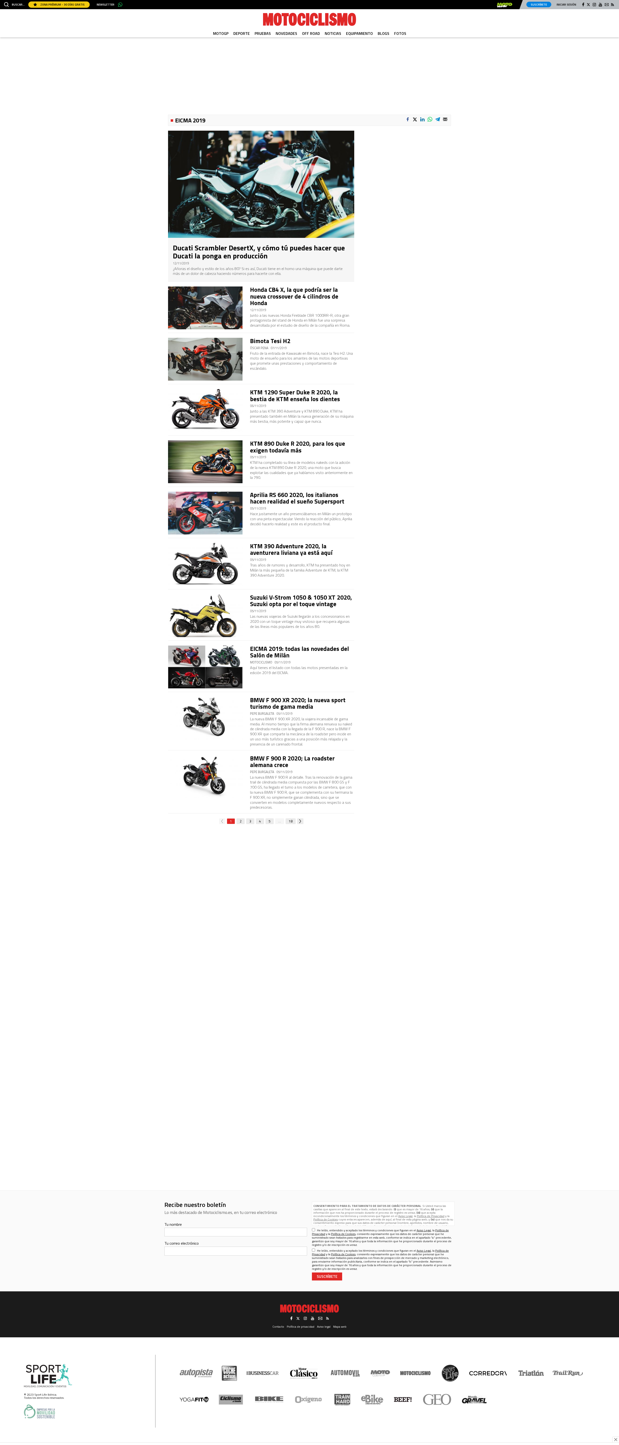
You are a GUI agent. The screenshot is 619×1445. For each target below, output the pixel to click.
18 (291, 821)
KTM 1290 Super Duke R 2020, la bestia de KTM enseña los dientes (295, 396)
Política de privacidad (300, 1326)
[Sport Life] (450, 1373)
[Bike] (269, 1399)
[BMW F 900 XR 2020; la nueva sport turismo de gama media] (205, 718)
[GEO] (437, 1399)
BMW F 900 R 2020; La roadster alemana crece (292, 762)
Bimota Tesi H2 (270, 341)
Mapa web (339, 1326)
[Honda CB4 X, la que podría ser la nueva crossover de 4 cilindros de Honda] (205, 307)
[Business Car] (262, 1373)
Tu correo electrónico (181, 1243)
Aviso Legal (405, 1216)
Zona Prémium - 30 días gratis (62, 4)
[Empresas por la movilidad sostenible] (39, 1411)
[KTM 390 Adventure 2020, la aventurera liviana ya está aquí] (205, 564)
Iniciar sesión (566, 4)
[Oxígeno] (309, 1399)
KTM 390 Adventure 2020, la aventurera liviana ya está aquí (291, 549)
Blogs (383, 33)
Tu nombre (173, 1224)
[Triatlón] (530, 1373)
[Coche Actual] (229, 1373)
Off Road (311, 33)
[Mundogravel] (474, 1399)
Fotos (400, 33)
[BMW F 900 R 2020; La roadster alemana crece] (205, 776)
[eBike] (372, 1399)
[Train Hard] (342, 1400)
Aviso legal (324, 1326)
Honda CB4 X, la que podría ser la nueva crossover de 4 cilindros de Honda (294, 296)
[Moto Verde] (380, 1373)
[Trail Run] (568, 1373)
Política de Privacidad (430, 1216)
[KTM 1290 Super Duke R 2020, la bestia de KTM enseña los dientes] (205, 410)
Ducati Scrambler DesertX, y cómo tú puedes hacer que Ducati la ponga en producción (259, 251)
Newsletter (105, 4)
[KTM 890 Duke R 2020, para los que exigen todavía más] (205, 461)
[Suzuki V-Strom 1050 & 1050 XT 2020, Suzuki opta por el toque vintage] (205, 615)
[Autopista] (196, 1373)
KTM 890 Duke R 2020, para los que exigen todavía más (297, 447)
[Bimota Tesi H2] (205, 359)
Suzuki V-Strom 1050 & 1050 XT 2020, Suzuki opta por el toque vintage (301, 601)
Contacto (278, 1326)
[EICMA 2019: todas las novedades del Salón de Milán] (205, 667)
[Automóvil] (345, 1373)
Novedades (286, 33)
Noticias (333, 33)
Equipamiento (359, 33)
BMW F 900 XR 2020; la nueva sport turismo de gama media (298, 703)
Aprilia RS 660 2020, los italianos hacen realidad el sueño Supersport (297, 498)
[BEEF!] (403, 1399)
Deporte (241, 33)
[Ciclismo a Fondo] (231, 1399)
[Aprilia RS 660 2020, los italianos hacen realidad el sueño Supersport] (205, 513)
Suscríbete (539, 4)
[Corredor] (488, 1373)
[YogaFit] (194, 1399)
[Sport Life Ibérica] (48, 1376)
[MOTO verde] (505, 5)
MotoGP (220, 33)
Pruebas (263, 33)
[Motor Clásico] (303, 1373)
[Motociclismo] (309, 19)
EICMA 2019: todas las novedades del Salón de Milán (299, 652)
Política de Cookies (325, 1219)
